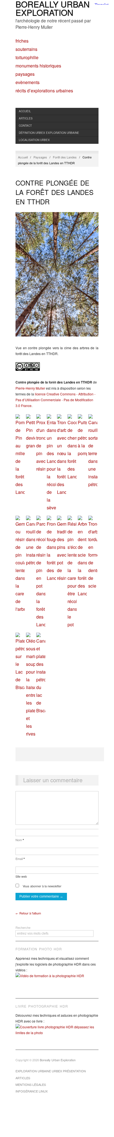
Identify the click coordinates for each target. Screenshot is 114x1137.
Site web (21, 876)
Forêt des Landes (65, 157)
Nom (19, 840)
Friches (21, 41)
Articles (26, 118)
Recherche (22, 927)
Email (20, 858)
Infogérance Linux (31, 1091)
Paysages (25, 74)
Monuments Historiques (38, 66)
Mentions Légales (30, 1084)
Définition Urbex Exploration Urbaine (49, 133)
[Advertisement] (59, 754)
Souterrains (26, 49)
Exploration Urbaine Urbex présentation (50, 1071)
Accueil (25, 111)
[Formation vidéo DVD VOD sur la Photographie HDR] (57, 980)
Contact (25, 125)
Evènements (27, 82)
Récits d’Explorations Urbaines (44, 90)
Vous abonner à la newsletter (41, 886)
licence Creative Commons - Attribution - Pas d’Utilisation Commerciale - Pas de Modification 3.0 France (55, 400)
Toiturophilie (26, 57)
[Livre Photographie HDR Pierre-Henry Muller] (57, 1034)
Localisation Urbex (34, 140)
